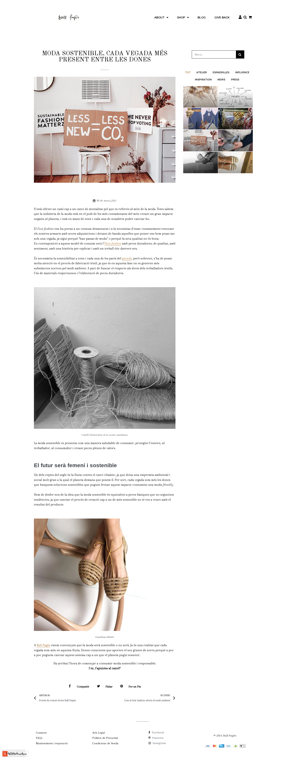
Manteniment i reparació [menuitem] (52, 743)
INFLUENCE (242, 72)
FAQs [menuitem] (39, 738)
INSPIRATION (203, 79)
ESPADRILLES (221, 72)
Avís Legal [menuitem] (98, 732)
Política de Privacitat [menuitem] (105, 738)
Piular (108, 686)
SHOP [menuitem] (181, 17)
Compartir (83, 686)
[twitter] (98, 686)
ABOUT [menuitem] (159, 17)
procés (127, 258)
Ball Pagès (43, 645)
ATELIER (201, 72)
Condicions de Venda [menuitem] (105, 743)
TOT (188, 72)
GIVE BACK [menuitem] (222, 17)
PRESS (235, 79)
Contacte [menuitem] (41, 732)
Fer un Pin (135, 686)
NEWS (221, 79)
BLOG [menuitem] (202, 17)
